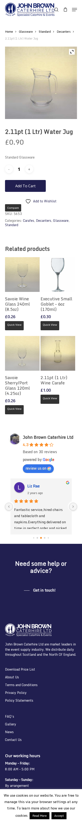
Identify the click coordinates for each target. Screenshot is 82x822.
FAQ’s (9, 716)
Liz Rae (33, 486)
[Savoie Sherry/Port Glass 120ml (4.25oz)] (22, 353)
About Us (12, 677)
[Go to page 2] (41, 538)
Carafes (28, 220)
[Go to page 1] (37, 538)
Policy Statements (19, 700)
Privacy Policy (16, 692)
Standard (45, 31)
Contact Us (13, 739)
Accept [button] (59, 815)
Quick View (14, 324)
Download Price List (20, 669)
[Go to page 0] (33, 537)
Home (9, 31)
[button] (74, 9)
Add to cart (25, 185)
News (9, 732)
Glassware (26, 31)
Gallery (10, 724)
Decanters (64, 31)
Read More (39, 815)
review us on (36, 468)
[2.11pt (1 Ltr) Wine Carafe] (58, 353)
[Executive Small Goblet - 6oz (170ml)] (58, 274)
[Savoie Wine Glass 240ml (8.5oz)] (22, 274)
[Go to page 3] (45, 538)
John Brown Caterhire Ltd (48, 437)
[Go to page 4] (48, 537)
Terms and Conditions (21, 684)
